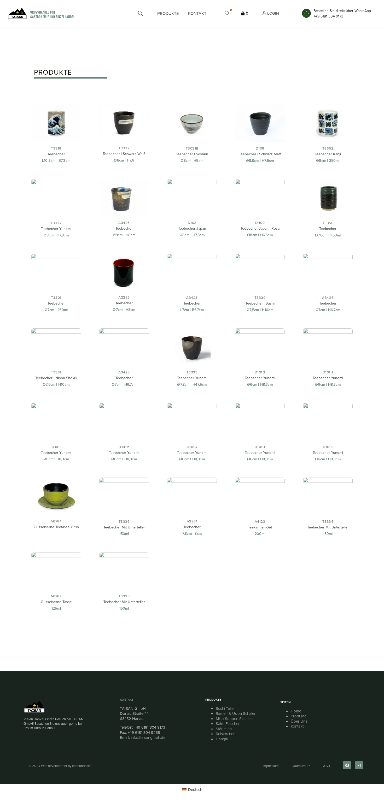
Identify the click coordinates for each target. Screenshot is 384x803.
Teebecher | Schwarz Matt (260, 154)
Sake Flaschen (228, 723)
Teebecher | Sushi (260, 303)
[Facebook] (347, 765)
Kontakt (126, 699)
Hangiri (222, 739)
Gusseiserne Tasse (56, 601)
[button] (168, 13)
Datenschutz (301, 765)
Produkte (298, 716)
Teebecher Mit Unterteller (124, 527)
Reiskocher (225, 733)
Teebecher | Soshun (192, 154)
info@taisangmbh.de (148, 737)
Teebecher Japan (192, 228)
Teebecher (56, 154)
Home (296, 711)
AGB (326, 765)
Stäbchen (224, 728)
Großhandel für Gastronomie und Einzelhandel (52, 15)
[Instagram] (359, 765)
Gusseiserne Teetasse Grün (56, 527)
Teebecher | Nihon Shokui (56, 377)
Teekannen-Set (260, 527)
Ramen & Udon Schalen (236, 713)
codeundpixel (81, 765)
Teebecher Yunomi (56, 228)
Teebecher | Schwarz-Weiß (124, 153)
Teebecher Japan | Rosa (260, 228)
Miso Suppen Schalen (234, 718)
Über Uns (299, 721)
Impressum (271, 765)
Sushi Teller (225, 708)
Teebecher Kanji (328, 154)
